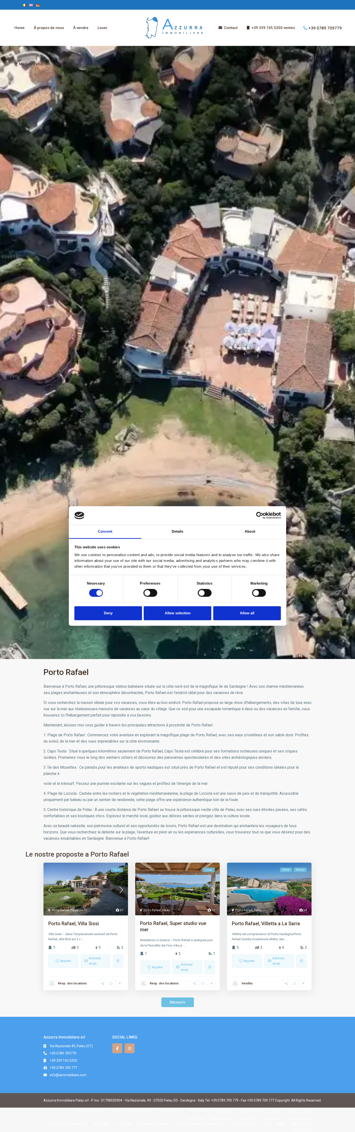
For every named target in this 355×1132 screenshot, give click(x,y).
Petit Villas (101, 1124)
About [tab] (250, 531)
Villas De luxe (302, 1124)
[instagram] (130, 1048)
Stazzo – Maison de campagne (199, 1124)
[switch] (150, 593)
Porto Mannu (221, 1119)
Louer (102, 28)
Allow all (247, 613)
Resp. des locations (72, 983)
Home (19, 28)
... (82, 939)
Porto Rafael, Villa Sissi (73, 923)
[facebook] (117, 1048)
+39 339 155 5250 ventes (273, 28)
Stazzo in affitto (242, 1124)
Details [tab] (178, 531)
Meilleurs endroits (34, 64)
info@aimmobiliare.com (68, 1075)
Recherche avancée (154, 1124)
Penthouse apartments (68, 1124)
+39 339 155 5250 (63, 1060)
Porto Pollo (246, 1119)
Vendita (246, 983)
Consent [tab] (105, 531)
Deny (108, 613)
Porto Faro (196, 1119)
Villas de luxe (302, 1129)
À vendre (80, 28)
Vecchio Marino (300, 1119)
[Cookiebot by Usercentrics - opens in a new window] (260, 515)
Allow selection (178, 613)
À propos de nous (49, 28)
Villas (266, 1124)
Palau (74, 910)
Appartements (141, 1110)
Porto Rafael (60, 910)
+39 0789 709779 (325, 27)
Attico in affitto (200, 1110)
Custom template (250, 1110)
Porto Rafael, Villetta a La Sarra (266, 923)
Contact (231, 28)
